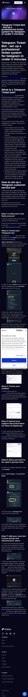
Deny (14, 365)
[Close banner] (25, 330)
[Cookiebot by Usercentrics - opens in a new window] (16, 331)
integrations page (13, 225)
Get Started (18, 2)
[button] (24, 2)
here (19, 220)
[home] (6, 3)
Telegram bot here (15, 615)
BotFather (12, 235)
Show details (19, 355)
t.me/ (6, 567)
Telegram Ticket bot (9, 95)
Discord (3, 611)
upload (3, 435)
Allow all (14, 360)
